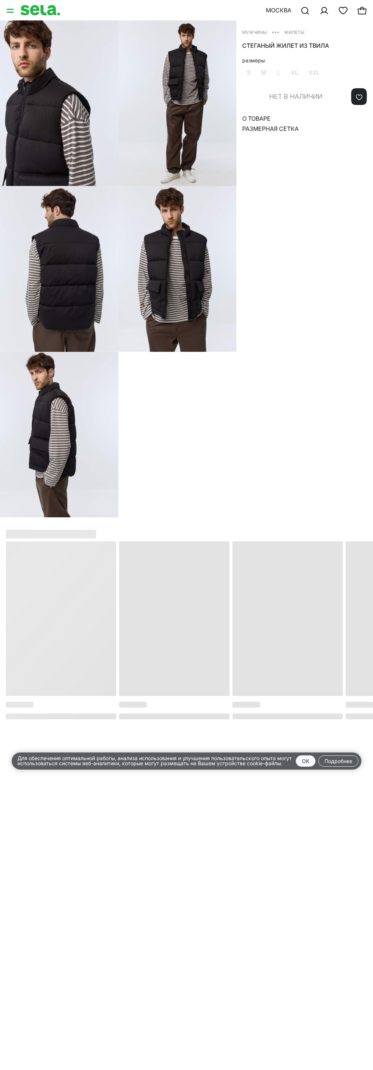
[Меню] (10, 10)
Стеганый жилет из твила (285, 45)
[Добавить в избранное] (359, 96)
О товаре (256, 118)
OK (305, 761)
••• (275, 32)
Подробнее (338, 761)
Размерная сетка (270, 128)
